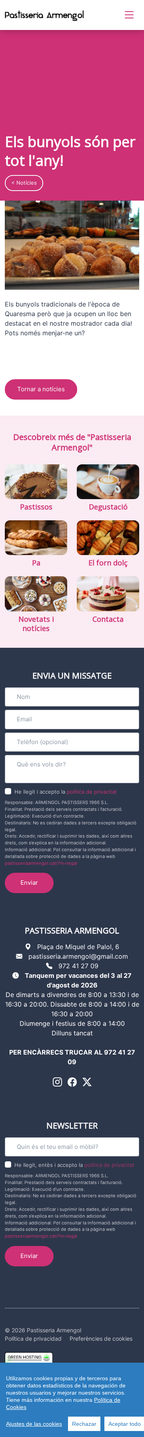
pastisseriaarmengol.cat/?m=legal (41, 863)
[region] (72, 1400)
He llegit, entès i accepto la (74, 1165)
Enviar (29, 882)
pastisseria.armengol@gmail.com (78, 956)
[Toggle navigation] (129, 15)
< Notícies (24, 182)
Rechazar (84, 1424)
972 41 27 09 (78, 966)
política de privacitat (92, 791)
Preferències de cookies (101, 1338)
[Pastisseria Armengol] (45, 15)
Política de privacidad (33, 1338)
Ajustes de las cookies (34, 1424)
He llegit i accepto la (65, 791)
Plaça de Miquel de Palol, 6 (78, 947)
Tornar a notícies (41, 389)
